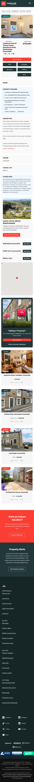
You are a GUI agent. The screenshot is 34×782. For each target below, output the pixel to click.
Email (6, 735)
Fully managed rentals (8, 682)
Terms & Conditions (10, 767)
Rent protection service (9, 687)
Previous (3, 26)
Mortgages (5, 623)
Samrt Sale (5, 663)
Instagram (24, 717)
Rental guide (5, 693)
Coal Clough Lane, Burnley (17, 453)
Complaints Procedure (12, 769)
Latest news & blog (8, 608)
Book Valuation (17, 340)
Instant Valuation (17, 535)
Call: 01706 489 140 (17, 778)
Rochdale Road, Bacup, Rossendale (17, 492)
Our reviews (5, 598)
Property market (7, 673)
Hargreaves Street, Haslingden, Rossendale (17, 375)
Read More (11, 148)
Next (31, 26)
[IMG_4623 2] (17, 26)
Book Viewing (17, 59)
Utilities (24, 69)
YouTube (23, 729)
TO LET (8, 11)
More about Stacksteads (11, 235)
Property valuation (7, 653)
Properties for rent (7, 698)
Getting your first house (9, 633)
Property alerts (6, 628)
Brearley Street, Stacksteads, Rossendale (17, 414)
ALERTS (28, 11)
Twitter (7, 729)
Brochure (10, 69)
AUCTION (22, 11)
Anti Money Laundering (25, 769)
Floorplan (24, 64)
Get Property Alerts (17, 569)
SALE (3, 11)
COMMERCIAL (15, 11)
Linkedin (23, 723)
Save (24, 74)
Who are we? (6, 593)
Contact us (5, 613)
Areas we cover (6, 603)
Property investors (7, 638)
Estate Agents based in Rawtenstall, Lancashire (17, 773)
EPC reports (5, 668)
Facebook (8, 717)
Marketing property (7, 658)
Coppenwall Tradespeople (9, 703)
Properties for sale (7, 643)
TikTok (7, 723)
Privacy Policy (20, 767)
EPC (9, 64)
